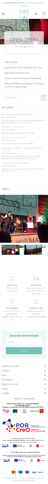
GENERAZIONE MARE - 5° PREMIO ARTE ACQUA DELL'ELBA (22, 149)
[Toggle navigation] (3, 14)
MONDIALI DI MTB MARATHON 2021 (17, 114)
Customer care (36, 308)
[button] (43, 97)
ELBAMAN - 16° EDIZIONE (12, 127)
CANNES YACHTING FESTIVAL (14, 137)
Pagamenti (12, 285)
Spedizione (36, 285)
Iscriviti (24, 350)
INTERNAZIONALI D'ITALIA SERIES (16, 163)
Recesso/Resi (12, 308)
